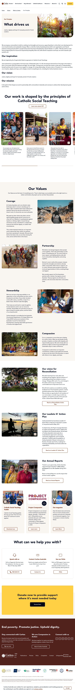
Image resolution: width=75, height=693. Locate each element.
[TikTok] (72, 638)
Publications (23, 655)
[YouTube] (69, 638)
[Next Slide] (73, 129)
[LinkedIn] (66, 638)
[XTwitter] (60, 638)
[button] (11, 3)
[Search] (59, 3)
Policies (31, 655)
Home (3, 10)
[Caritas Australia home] (5, 3)
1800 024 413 (16, 655)
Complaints (44, 655)
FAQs (37, 655)
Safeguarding (59, 655)
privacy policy (38, 689)
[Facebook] (57, 638)
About (8, 10)
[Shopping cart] (65, 3)
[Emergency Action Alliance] (53, 671)
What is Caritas (16, 10)
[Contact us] (62, 3)
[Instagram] (63, 638)
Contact (51, 655)
